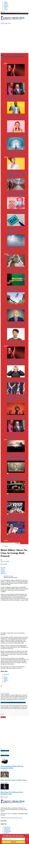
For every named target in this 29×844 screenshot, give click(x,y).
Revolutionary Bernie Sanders (17, 417)
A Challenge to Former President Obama (14, 289)
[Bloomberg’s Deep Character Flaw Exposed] (16, 94)
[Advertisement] (14, 38)
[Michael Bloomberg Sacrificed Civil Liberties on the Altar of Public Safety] (16, 394)
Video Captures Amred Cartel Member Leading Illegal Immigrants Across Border (17, 456)
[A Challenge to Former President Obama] (16, 285)
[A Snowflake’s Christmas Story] (16, 339)
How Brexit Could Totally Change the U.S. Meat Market (17, 193)
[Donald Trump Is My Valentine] (16, 132)
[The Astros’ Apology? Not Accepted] (16, 246)
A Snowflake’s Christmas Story (17, 343)
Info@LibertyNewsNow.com (14, 817)
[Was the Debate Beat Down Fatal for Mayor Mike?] (16, 75)
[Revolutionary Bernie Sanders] (16, 414)
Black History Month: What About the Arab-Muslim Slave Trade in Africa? (17, 174)
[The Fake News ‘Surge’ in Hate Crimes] (5, 777)
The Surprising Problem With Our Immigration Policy (12, 767)
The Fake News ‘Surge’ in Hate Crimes (13, 780)
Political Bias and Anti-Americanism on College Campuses (15, 230)
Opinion (6, 5)
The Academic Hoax (13, 537)
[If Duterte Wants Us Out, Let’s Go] (16, 113)
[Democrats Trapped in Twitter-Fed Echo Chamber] (16, 149)
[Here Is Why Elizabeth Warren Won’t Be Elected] (16, 321)
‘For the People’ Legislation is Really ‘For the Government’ (17, 498)
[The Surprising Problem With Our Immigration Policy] (5, 763)
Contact (6, 9)
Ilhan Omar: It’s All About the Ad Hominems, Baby (12, 793)
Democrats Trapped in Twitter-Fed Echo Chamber (17, 153)
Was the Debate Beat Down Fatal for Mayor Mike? (16, 79)
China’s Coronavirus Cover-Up (17, 211)
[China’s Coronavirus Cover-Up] (16, 208)
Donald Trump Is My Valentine (17, 135)
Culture (6, 3)
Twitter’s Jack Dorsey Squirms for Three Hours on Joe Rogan (17, 518)
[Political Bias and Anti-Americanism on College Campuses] (16, 225)
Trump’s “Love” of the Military (17, 307)
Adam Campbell (5, 561)
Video (5, 7)
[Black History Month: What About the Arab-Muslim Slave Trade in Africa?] (16, 169)
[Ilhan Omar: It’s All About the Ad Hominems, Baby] (5, 789)
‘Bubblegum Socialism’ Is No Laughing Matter (16, 477)
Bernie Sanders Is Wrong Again (17, 380)
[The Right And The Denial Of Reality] (16, 266)
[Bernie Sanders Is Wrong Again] (16, 377)
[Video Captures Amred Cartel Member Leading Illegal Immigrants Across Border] (16, 451)
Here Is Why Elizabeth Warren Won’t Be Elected (17, 325)
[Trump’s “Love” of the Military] (16, 303)
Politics (6, 2)
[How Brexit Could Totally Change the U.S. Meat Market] (16, 189)
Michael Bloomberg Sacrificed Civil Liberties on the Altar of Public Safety (17, 398)
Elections (6, 6)
